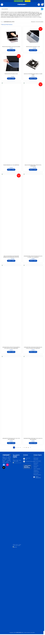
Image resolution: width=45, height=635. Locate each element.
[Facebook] (3, 464)
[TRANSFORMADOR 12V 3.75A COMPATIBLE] (11, 123)
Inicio (2, 21)
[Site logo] (22, 4)
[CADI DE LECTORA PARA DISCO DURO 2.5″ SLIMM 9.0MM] (33, 63)
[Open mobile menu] (2, 4)
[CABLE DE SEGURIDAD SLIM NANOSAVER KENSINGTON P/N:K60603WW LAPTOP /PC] (11, 214)
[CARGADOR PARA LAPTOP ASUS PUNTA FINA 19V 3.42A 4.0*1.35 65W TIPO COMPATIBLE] (33, 305)
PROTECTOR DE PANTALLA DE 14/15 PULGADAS (11, 46)
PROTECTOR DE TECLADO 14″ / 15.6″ (33, 46)
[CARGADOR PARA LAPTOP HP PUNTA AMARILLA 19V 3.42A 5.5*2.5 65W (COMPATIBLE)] (11, 305)
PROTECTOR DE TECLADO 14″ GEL (11, 73)
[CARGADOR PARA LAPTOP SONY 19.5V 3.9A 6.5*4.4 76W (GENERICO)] (33, 396)
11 (28, 447)
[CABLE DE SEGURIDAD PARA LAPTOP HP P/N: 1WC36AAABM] (33, 123)
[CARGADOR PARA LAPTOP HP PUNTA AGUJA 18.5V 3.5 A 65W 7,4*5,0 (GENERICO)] (33, 214)
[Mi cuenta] (38, 4)
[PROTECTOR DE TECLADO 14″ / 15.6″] (33, 36)
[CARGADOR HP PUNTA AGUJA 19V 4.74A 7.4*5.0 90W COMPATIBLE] (11, 396)
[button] (11, 50)
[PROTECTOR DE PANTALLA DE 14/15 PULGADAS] (11, 36)
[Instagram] (7, 464)
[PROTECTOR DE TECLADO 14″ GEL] (11, 63)
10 (26, 447)
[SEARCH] (42, 9)
